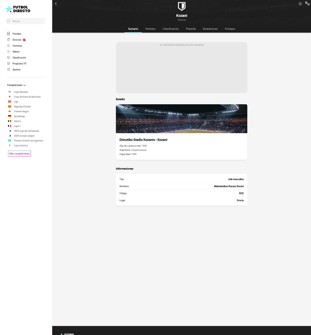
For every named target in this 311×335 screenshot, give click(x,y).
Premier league (21, 111)
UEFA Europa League (24, 135)
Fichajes (230, 28)
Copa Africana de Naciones (27, 96)
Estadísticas (210, 28)
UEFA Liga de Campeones (26, 130)
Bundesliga (19, 116)
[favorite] (300, 3)
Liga (16, 101)
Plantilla (191, 28)
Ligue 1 (17, 126)
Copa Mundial (21, 91)
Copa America (21, 145)
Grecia (240, 200)
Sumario (133, 28)
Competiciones (15, 85)
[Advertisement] (182, 70)
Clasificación (171, 28)
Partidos (150, 28)
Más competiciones (19, 153)
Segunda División (22, 106)
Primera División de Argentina (28, 140)
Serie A (17, 121)
